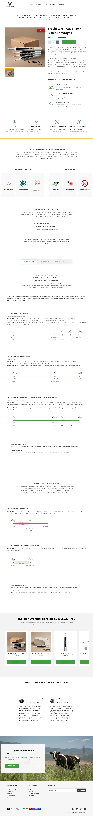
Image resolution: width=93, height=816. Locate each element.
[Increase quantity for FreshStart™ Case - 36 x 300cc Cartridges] (57, 42)
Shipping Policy (11, 795)
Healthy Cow (74, 812)
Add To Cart (69, 42)
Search (8, 798)
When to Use (29, 262)
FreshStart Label (62, 262)
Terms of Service (11, 789)
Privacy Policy (10, 791)
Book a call (12, 766)
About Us (30, 789)
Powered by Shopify (81, 812)
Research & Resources (34, 793)
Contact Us (31, 795)
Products (30, 791)
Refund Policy (10, 793)
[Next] (85, 648)
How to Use (44, 262)
